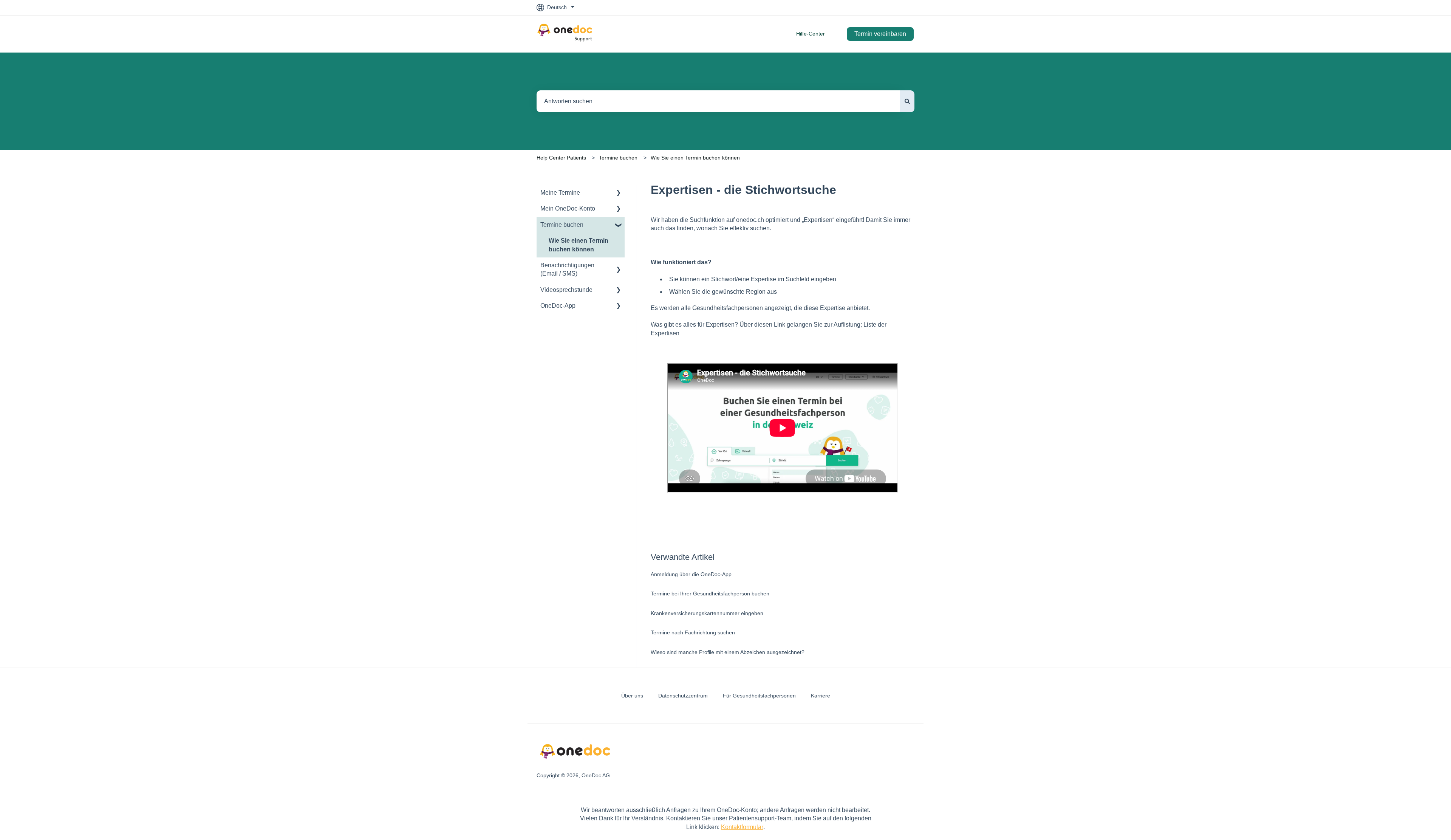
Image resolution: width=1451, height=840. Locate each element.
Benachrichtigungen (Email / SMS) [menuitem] (567, 269)
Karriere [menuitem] (820, 696)
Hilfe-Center (810, 34)
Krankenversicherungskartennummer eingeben (707, 613)
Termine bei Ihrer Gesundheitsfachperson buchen (710, 593)
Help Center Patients (561, 158)
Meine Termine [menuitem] (560, 192)
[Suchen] (907, 101)
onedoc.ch (750, 220)
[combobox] (718, 101)
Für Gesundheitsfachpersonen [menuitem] (759, 696)
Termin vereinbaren (880, 34)
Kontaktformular (742, 827)
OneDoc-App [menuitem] (557, 305)
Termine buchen (618, 158)
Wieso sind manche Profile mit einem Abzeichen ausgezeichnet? (727, 652)
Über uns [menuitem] (632, 696)
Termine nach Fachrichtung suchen (693, 632)
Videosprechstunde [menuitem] (566, 290)
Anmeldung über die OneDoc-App (691, 574)
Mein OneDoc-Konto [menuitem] (567, 208)
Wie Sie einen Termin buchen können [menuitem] (578, 244)
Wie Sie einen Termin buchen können (695, 158)
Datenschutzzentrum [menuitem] (683, 696)
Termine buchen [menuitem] (561, 225)
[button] (619, 193)
